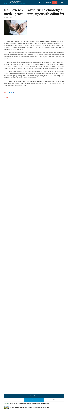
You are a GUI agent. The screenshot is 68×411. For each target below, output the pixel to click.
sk (44, 2)
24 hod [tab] (34, 399)
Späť (6, 97)
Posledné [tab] (54, 399)
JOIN (55, 2)
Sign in (48, 2)
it (42, 2)
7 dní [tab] (14, 399)
